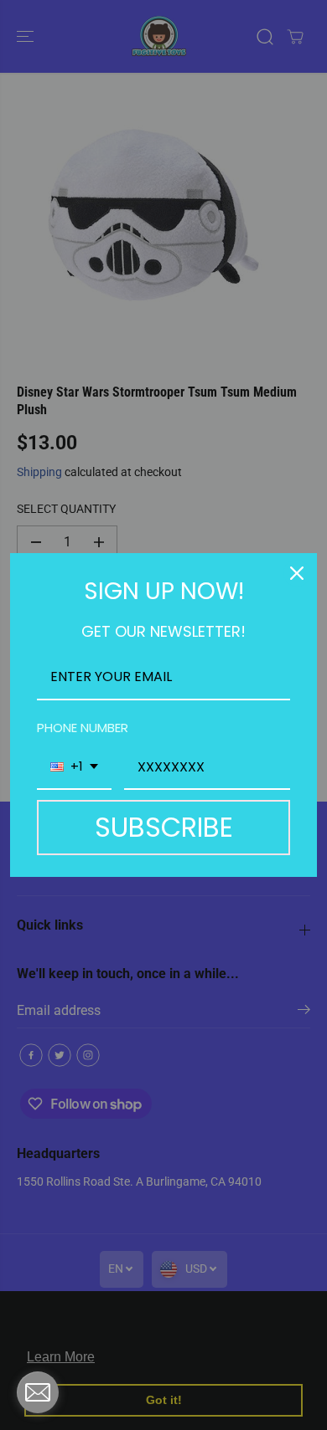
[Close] (297, 573)
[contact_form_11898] (38, 1392)
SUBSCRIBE (164, 827)
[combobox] (74, 768)
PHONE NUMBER (82, 727)
